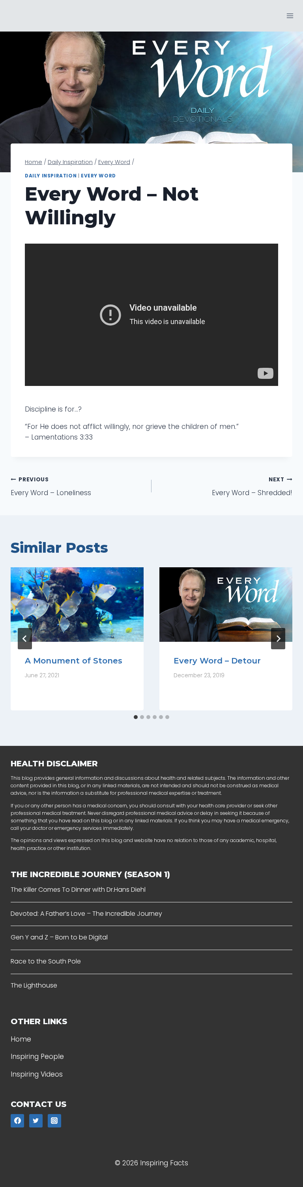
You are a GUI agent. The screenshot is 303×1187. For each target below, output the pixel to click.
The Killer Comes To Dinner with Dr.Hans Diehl (78, 889)
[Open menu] (289, 15)
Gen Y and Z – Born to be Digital (59, 937)
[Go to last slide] (25, 638)
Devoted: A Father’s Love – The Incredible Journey (86, 913)
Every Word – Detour (217, 660)
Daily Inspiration (51, 176)
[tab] (136, 717)
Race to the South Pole (46, 961)
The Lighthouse (34, 985)
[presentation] (77, 604)
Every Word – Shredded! (252, 487)
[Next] (278, 638)
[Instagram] (54, 1120)
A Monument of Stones (73, 660)
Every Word (98, 176)
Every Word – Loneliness (51, 487)
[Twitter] (36, 1120)
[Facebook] (17, 1120)
